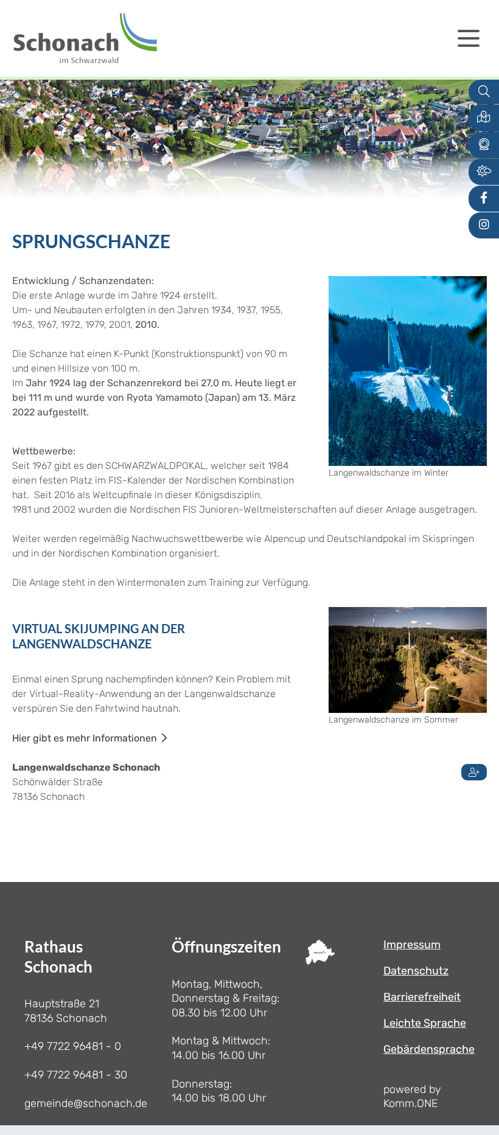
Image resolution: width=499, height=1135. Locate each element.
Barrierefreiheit (422, 997)
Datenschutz (415, 970)
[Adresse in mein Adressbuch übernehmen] (474, 770)
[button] (484, 118)
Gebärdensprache (429, 1049)
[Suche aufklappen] (484, 92)
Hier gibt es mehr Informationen (84, 738)
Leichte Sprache (424, 1023)
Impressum (412, 944)
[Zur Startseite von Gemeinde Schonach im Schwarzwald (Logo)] (85, 38)
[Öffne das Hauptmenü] (468, 38)
